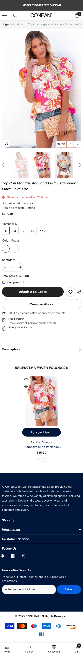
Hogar (5, 24)
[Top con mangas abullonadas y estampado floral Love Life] (41, 401)
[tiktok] (13, 556)
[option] (41, 89)
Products (18, 24)
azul (44, 460)
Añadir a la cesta (33, 292)
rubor (39, 460)
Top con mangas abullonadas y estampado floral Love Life (42, 445)
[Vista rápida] (26, 386)
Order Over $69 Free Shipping (42, 5)
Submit (69, 589)
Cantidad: (8, 260)
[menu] (4, 15)
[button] (70, 144)
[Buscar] (15, 15)
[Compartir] (78, 292)
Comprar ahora (41, 304)
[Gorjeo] (23, 556)
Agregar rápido (41, 432)
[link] (70, 292)
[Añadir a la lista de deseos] (26, 380)
